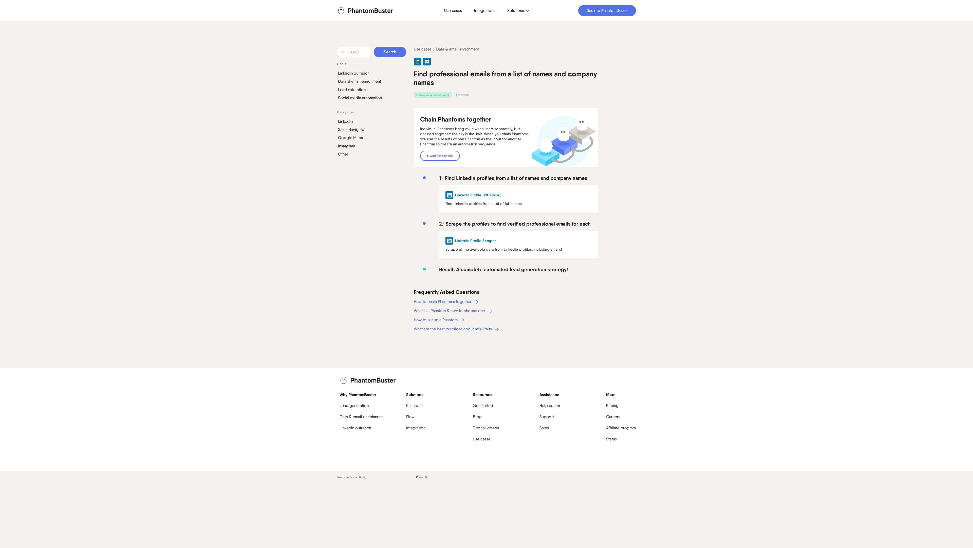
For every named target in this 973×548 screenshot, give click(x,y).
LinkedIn (345, 121)
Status (611, 439)
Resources (482, 394)
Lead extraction (352, 89)
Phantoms (414, 405)
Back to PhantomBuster (607, 10)
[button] (518, 11)
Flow (410, 416)
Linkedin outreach (355, 427)
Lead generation (354, 405)
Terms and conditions (351, 477)
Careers (613, 416)
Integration (415, 427)
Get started (483, 405)
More (610, 394)
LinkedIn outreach (353, 73)
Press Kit (422, 477)
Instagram (346, 146)
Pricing (612, 405)
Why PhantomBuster (358, 394)
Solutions (414, 394)
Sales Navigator (352, 129)
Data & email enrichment (359, 81)
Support (546, 416)
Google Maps (350, 137)
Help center (549, 405)
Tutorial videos (486, 427)
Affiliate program (621, 427)
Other (343, 154)
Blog (477, 416)
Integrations (484, 10)
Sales (544, 427)
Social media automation (360, 97)
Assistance (549, 394)
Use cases (423, 49)
